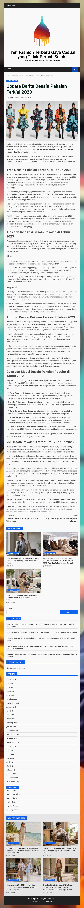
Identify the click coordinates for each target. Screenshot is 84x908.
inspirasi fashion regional (54, 509)
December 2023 (12, 778)
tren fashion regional (45, 512)
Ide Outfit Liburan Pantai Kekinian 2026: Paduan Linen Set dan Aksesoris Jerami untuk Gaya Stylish (23, 834)
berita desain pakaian (19, 506)
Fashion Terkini (12, 798)
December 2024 (12, 731)
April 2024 (10, 762)
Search (9, 608)
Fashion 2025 (11, 790)
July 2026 (9, 683)
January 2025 (11, 727)
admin (12, 97)
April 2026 (10, 695)
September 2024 (12, 742)
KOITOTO (50, 901)
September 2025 (12, 703)
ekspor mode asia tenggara (59, 506)
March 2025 (10, 719)
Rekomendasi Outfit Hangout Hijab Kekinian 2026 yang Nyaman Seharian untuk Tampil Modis (23, 870)
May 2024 (10, 758)
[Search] (69, 69)
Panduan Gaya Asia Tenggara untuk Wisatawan (22, 518)
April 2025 (10, 715)
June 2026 (10, 687)
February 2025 (11, 723)
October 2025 (11, 699)
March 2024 (10, 766)
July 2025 (9, 711)
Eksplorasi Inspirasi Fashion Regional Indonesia (62, 518)
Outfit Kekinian (12, 802)
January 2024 (11, 774)
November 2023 (12, 782)
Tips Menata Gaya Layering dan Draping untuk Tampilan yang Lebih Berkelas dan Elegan (23, 544)
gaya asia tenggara (23, 509)
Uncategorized (12, 810)
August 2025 (11, 707)
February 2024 (11, 770)
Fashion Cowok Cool (14, 794)
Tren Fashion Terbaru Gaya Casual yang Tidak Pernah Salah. (42, 54)
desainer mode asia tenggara (38, 506)
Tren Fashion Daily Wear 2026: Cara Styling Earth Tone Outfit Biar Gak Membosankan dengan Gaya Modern (60, 870)
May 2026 (10, 691)
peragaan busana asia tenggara (25, 512)
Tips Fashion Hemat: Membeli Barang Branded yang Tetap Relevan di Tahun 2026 (23, 581)
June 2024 (10, 754)
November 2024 (12, 734)
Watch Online (75, 69)
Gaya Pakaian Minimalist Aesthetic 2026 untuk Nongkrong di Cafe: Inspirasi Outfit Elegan (41, 632)
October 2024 (11, 738)
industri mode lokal (38, 509)
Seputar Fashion (12, 80)
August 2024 (11, 746)
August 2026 (11, 679)
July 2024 (9, 750)
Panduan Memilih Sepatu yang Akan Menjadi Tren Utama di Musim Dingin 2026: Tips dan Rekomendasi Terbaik (60, 544)
